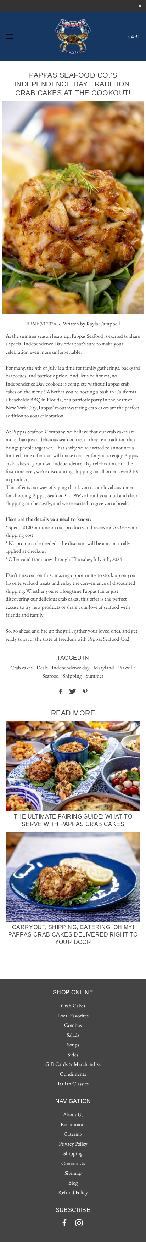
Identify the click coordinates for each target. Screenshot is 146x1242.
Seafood (51, 675)
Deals (42, 667)
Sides (73, 1054)
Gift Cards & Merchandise (73, 1064)
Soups (73, 1044)
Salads (73, 1035)
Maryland (104, 667)
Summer (94, 675)
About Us (73, 1114)
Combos (73, 1025)
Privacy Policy (73, 1143)
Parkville (127, 667)
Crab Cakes (73, 1005)
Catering (73, 1133)
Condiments (73, 1073)
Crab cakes (21, 667)
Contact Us (73, 1163)
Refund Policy (73, 1192)
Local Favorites (73, 1015)
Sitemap (73, 1172)
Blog (73, 1182)
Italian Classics (73, 1083)
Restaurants (73, 1124)
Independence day (71, 667)
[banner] (73, 36)
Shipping (72, 675)
